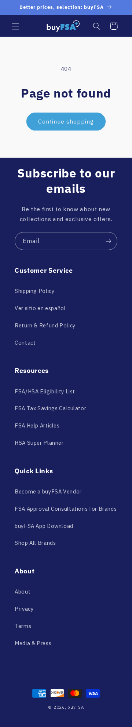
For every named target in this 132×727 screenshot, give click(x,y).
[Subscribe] (108, 241)
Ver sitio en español (40, 308)
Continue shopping (66, 121)
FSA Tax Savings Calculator (50, 408)
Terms (23, 626)
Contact (25, 342)
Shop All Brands (35, 542)
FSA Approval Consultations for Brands (66, 508)
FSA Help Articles (37, 425)
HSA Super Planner (39, 442)
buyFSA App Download (44, 525)
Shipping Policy (34, 290)
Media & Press (33, 643)
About (22, 591)
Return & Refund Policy (45, 325)
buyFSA (75, 707)
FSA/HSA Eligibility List (45, 391)
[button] (15, 26)
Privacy (24, 608)
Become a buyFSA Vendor (48, 491)
